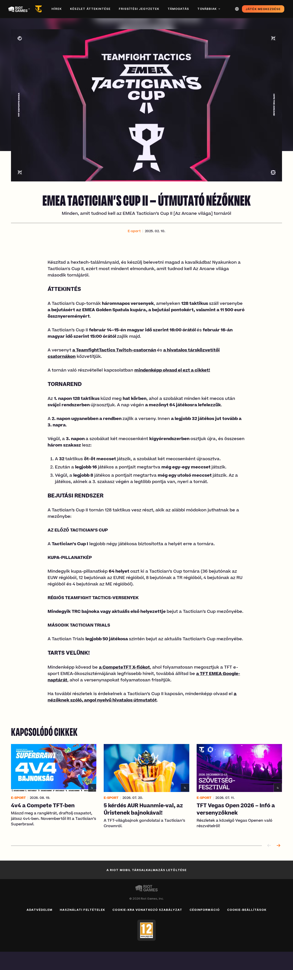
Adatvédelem (39, 910)
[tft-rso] (39, 8)
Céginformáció (205, 910)
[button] (134, 231)
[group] (146, 789)
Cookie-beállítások (247, 910)
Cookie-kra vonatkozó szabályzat (147, 910)
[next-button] (278, 846)
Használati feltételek (82, 910)
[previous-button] (269, 846)
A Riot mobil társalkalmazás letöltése (146, 870)
